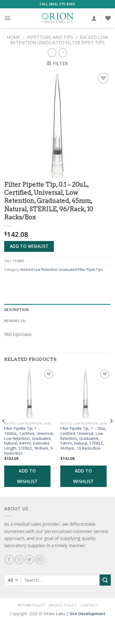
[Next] (111, 432)
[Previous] (4, 432)
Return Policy (31, 605)
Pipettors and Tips (50, 37)
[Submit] (105, 579)
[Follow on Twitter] (29, 559)
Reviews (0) (14, 320)
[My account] (94, 18)
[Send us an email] (39, 559)
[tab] (57, 309)
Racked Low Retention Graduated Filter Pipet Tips (59, 40)
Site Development (88, 613)
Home (13, 37)
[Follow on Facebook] (9, 559)
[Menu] (7, 18)
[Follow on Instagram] (19, 559)
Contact (88, 605)
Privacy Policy (63, 605)
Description (16, 309)
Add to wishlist (29, 246)
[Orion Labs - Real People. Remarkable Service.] (57, 18)
